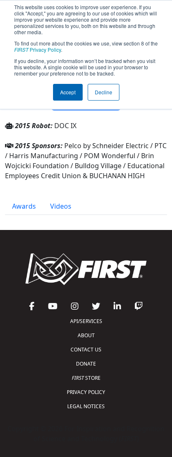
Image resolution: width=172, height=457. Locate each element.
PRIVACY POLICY (86, 392)
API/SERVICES (86, 321)
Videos (60, 206)
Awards (24, 206)
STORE (86, 377)
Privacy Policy (37, 49)
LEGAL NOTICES (86, 406)
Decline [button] (103, 92)
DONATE (86, 363)
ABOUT (86, 335)
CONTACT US (86, 349)
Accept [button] (68, 92)
